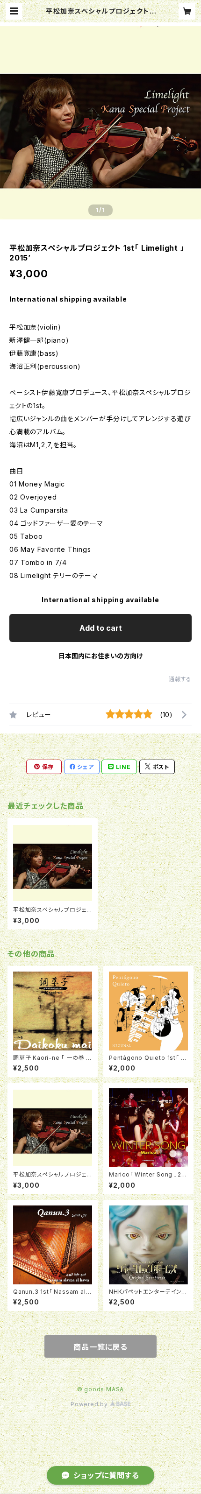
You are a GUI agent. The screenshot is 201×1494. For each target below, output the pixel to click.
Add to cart (100, 628)
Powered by (90, 1404)
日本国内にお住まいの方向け (100, 656)
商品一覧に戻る (100, 1347)
